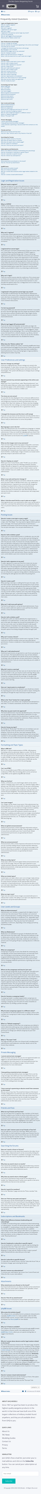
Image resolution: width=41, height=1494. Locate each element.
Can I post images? (6, 91)
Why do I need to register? (8, 25)
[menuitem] (3, 11)
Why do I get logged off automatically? (11, 36)
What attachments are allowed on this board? (13, 161)
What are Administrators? (8, 104)
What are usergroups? (7, 108)
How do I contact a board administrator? (12, 174)
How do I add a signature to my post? (11, 65)
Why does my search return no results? (11, 140)
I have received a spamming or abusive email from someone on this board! (19, 125)
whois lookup (6, 1350)
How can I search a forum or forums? (11, 139)
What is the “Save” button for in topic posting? (13, 77)
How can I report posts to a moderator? (11, 76)
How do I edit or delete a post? (9, 63)
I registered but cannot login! (9, 29)
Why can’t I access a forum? (8, 71)
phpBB (25, 435)
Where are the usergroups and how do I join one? (14, 109)
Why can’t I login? (6, 31)
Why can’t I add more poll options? (10, 68)
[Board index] (11, 6)
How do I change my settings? (9, 43)
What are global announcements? (10, 93)
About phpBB (14, 1319)
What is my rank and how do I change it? (12, 54)
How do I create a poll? (7, 66)
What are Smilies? (6, 89)
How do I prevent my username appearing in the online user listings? (19, 45)
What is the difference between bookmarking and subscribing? (18, 150)
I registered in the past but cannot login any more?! (15, 33)
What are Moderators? (7, 106)
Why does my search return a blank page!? (12, 142)
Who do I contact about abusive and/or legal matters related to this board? (19, 172)
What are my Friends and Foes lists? (10, 131)
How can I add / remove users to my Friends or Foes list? (16, 133)
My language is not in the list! (9, 49)
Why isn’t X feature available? (9, 169)
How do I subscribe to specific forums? (11, 154)
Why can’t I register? (6, 28)
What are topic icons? (7, 99)
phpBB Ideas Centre (7, 1332)
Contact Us (6, 1441)
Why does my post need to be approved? (12, 79)
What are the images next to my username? (12, 51)
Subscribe (8, 1481)
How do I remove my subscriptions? (10, 155)
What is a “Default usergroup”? (9, 114)
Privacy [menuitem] (5, 1445)
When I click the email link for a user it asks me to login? (16, 56)
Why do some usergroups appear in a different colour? (16, 112)
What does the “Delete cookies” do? (10, 38)
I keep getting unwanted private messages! (12, 123)
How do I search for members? (9, 143)
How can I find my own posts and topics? (12, 145)
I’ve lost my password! (7, 34)
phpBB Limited (11, 1316)
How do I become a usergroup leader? (11, 111)
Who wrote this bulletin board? (9, 168)
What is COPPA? (5, 26)
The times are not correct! (8, 46)
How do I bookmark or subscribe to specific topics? (15, 152)
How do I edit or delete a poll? (9, 69)
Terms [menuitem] (4, 1448)
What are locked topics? (7, 97)
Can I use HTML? (5, 88)
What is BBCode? (5, 86)
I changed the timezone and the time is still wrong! (14, 48)
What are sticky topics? (7, 96)
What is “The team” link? (7, 116)
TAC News (6, 1435)
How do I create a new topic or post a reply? (13, 61)
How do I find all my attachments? (10, 162)
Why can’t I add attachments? (9, 73)
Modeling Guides (8, 1438)
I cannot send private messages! (9, 121)
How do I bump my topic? (8, 81)
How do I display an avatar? (8, 53)
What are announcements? (8, 94)
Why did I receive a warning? (9, 74)
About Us (5, 1431)
